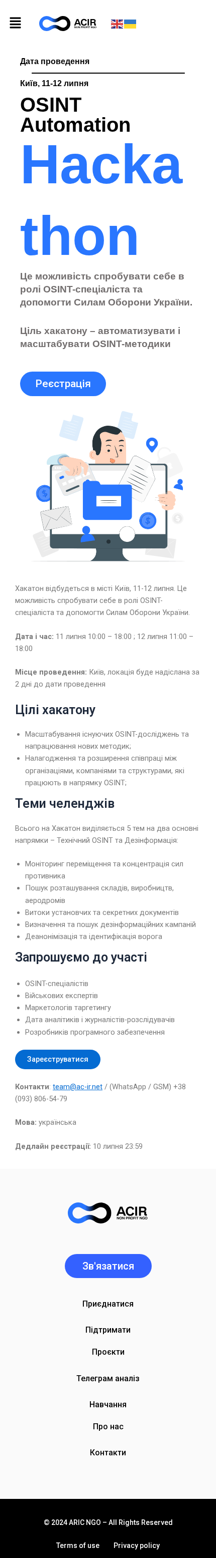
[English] (117, 23)
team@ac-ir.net (77, 1086)
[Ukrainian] (130, 23)
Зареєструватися (57, 1059)
